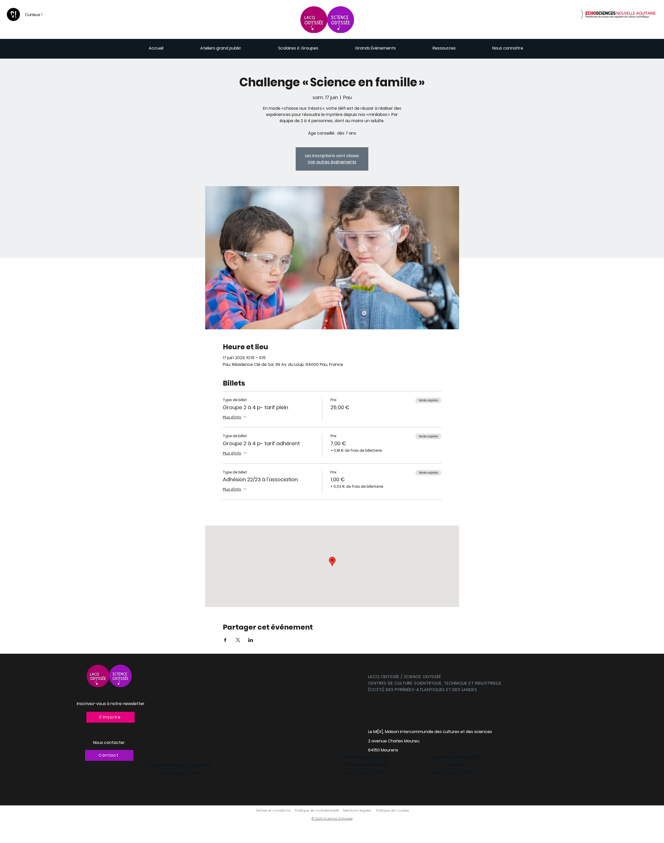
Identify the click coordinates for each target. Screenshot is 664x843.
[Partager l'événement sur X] (238, 640)
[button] (110, 717)
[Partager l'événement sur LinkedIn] (250, 640)
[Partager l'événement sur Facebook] (225, 640)
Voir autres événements (332, 162)
